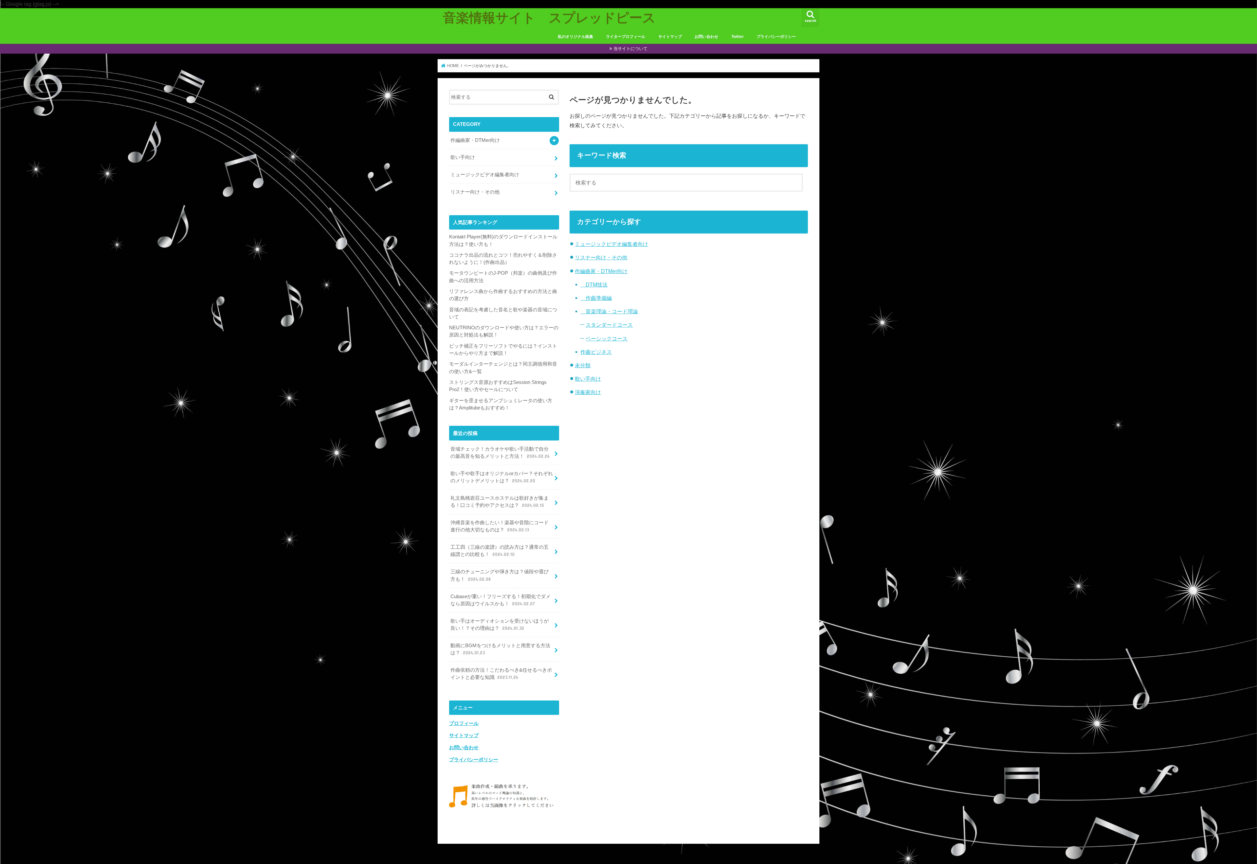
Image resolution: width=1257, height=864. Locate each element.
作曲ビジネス (596, 352)
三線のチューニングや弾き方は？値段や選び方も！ (499, 575)
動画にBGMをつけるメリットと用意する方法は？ (500, 649)
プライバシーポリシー (776, 36)
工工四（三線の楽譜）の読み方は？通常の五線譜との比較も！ (499, 550)
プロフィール (464, 723)
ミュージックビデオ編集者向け (611, 244)
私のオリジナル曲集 (575, 36)
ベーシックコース (607, 338)
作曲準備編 (596, 298)
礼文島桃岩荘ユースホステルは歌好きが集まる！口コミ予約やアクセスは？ (499, 501)
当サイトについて (630, 48)
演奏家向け (588, 392)
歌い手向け (588, 379)
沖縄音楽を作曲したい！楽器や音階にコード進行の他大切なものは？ (499, 526)
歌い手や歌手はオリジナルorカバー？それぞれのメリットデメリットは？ (501, 477)
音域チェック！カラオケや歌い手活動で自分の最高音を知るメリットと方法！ (500, 452)
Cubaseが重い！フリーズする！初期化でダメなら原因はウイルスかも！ (500, 600)
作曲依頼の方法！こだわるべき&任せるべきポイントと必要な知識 (501, 673)
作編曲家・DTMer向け (601, 271)
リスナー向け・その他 (601, 257)
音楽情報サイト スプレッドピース (549, 17)
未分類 (583, 365)
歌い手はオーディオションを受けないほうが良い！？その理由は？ (499, 624)
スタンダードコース (609, 325)
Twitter (737, 36)
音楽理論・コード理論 (609, 311)
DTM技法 (594, 284)
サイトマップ (670, 36)
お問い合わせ (706, 36)
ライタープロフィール (625, 36)
